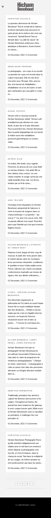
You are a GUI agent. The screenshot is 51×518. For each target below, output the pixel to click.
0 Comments (31, 55)
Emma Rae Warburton (20, 391)
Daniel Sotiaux (16, 111)
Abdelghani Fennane (20, 67)
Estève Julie (15, 159)
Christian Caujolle (19, 19)
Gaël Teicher (15, 200)
